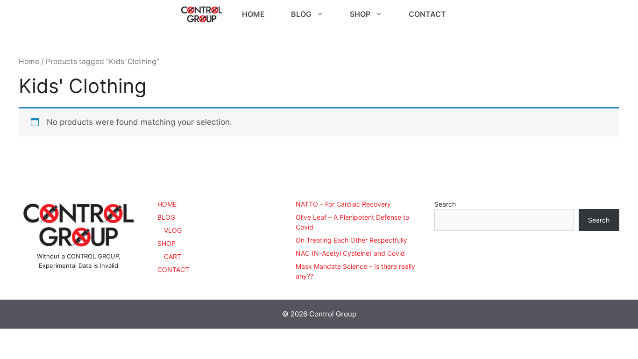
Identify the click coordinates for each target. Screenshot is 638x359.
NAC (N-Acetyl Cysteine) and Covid (350, 253)
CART (172, 256)
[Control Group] (201, 14)
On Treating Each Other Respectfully (351, 240)
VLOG (173, 230)
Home (29, 61)
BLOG (301, 14)
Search (445, 204)
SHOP (360, 14)
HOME (253, 14)
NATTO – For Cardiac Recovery (343, 204)
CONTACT (427, 14)
